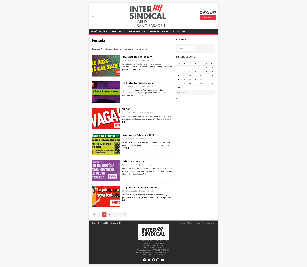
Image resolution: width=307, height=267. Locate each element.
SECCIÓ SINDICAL (98, 31)
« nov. (178, 98)
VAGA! (126, 109)
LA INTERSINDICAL (135, 31)
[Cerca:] (187, 48)
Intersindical (145, 60)
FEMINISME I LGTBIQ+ (159, 31)
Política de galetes (209, 223)
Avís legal (182, 223)
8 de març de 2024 (133, 161)
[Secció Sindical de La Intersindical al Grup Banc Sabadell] (148, 16)
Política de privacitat (194, 223)
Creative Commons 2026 (100, 223)
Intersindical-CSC (115, 223)
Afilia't (208, 17)
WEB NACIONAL (179, 31)
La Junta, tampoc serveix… (138, 83)
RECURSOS (116, 31)
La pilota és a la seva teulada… (141, 187)
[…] (142, 69)
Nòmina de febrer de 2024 (138, 135)
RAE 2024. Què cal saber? (137, 56)
